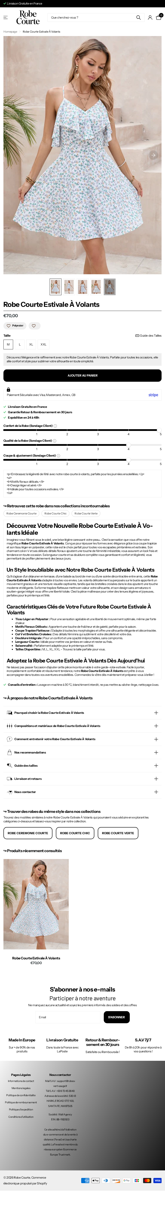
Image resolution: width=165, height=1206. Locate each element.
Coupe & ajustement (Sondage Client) (30, 455)
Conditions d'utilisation (21, 1116)
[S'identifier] (150, 17)
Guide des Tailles (151, 335)
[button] (153, 155)
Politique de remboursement (21, 1102)
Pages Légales (21, 1075)
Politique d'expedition (21, 1109)
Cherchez (139, 17)
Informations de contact (21, 1081)
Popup (55, 426)
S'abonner (116, 1017)
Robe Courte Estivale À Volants (36, 958)
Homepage (10, 31)
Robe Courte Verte (86, 513)
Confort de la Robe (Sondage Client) (28, 426)
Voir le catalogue (5, 17)
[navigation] (55, 287)
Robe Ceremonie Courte (21, 513)
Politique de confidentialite (20, 1095)
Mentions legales (21, 1088)
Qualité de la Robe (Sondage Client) (28, 440)
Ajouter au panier (83, 375)
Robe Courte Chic (55, 513)
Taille (82, 335)
